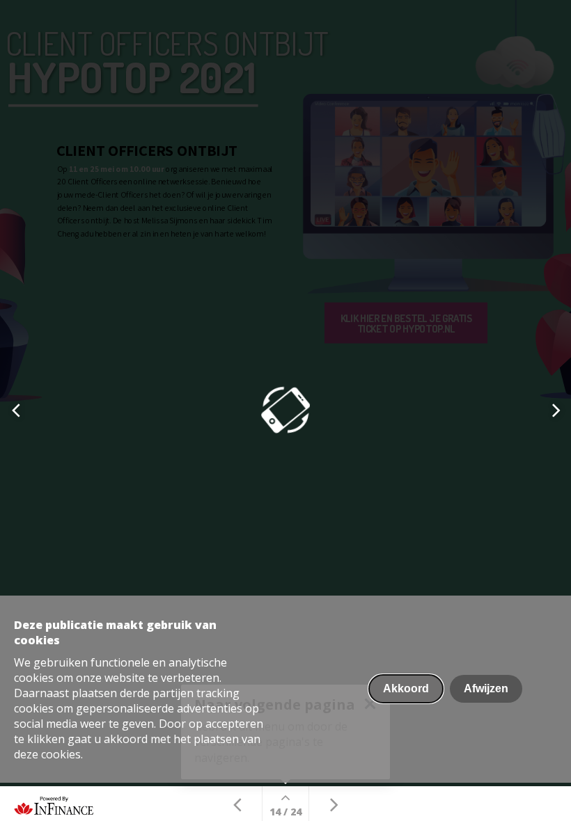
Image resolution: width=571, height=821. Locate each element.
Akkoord (406, 688)
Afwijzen (486, 688)
